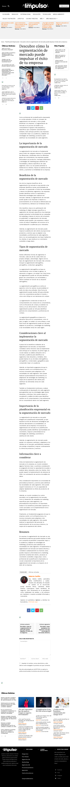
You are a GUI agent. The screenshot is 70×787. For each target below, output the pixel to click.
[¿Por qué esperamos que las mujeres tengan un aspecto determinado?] (26, 702)
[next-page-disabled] (6, 78)
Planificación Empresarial (12, 42)
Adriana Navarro (22, 724)
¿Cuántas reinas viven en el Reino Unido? (61, 86)
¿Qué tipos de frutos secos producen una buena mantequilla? (61, 734)
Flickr (58, 772)
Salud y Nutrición (58, 722)
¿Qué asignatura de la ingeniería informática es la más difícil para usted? (9, 93)
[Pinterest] (37, 108)
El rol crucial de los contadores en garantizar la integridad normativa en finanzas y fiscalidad (8, 711)
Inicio (2, 42)
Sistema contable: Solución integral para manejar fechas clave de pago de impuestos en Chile (8, 718)
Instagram (59, 775)
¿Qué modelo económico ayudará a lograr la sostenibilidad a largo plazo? (8, 54)
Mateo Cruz (4, 89)
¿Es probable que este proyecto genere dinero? (8, 65)
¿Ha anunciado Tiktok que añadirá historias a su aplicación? (61, 67)
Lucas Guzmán (44, 720)
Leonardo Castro (57, 723)
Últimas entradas (34, 572)
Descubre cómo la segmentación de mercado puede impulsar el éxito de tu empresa (26, 629)
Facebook (59, 769)
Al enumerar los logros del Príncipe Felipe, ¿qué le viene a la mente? (61, 80)
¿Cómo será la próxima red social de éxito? (61, 62)
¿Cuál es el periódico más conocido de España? (34, 24)
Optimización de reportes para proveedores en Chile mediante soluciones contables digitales (8, 704)
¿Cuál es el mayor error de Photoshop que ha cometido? (43, 717)
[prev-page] (3, 78)
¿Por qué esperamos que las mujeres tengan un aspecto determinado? (25, 712)
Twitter (59, 778)
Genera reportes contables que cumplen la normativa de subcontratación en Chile (8, 699)
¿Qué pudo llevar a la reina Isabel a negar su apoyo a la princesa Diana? (60, 92)
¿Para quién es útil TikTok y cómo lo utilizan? (60, 51)
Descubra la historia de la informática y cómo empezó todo (8, 87)
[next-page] (6, 104)
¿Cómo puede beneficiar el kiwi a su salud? (61, 719)
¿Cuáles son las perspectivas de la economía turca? (7, 60)
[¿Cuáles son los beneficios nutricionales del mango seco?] (61, 702)
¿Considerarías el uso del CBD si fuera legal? (43, 710)
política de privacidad (24, 671)
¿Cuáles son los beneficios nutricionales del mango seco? (59, 712)
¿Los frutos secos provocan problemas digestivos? (59, 727)
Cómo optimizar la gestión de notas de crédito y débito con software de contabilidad (8, 731)
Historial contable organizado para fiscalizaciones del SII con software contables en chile (8, 724)
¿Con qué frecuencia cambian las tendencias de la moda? (26, 720)
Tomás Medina (9, 27)
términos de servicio (38, 671)
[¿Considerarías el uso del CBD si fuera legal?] (44, 702)
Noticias (3, 27)
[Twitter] (33, 108)
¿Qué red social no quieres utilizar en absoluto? (60, 57)
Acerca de (23, 572)
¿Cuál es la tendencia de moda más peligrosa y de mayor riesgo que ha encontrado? (25, 729)
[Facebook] (29, 108)
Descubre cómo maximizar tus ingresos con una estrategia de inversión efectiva (44, 629)
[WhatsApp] (41, 108)
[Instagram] (56, 775)
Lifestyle (38, 720)
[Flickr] (56, 773)
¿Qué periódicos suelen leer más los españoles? (7, 24)
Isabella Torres (57, 82)
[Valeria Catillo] (24, 579)
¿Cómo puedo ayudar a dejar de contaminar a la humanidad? (43, 729)
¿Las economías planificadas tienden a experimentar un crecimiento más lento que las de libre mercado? (8, 72)
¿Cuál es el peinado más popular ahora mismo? (25, 736)
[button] (6, 6)
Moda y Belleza (22, 723)
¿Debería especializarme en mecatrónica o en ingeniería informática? (9, 99)
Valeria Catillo (34, 576)
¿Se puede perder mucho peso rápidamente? (43, 722)
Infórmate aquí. (33, 602)
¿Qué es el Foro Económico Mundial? (7, 49)
